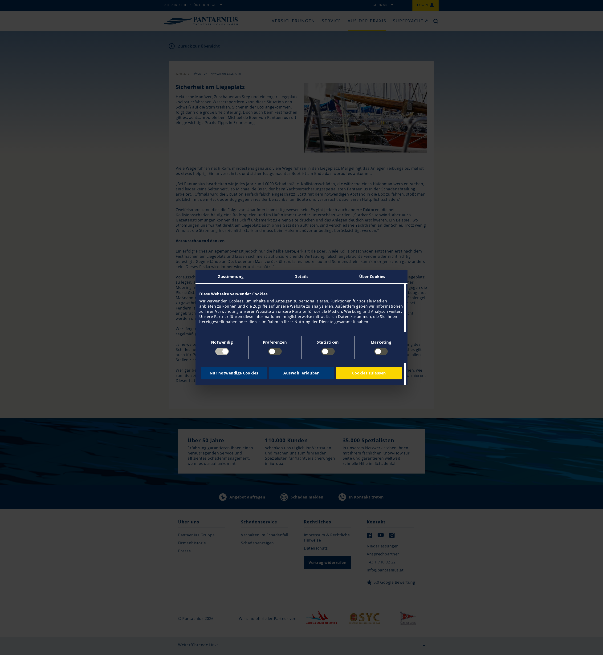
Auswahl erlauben (301, 373)
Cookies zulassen (369, 373)
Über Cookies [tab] (372, 276)
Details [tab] (301, 276)
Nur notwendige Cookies (234, 373)
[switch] (275, 351)
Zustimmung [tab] (231, 276)
